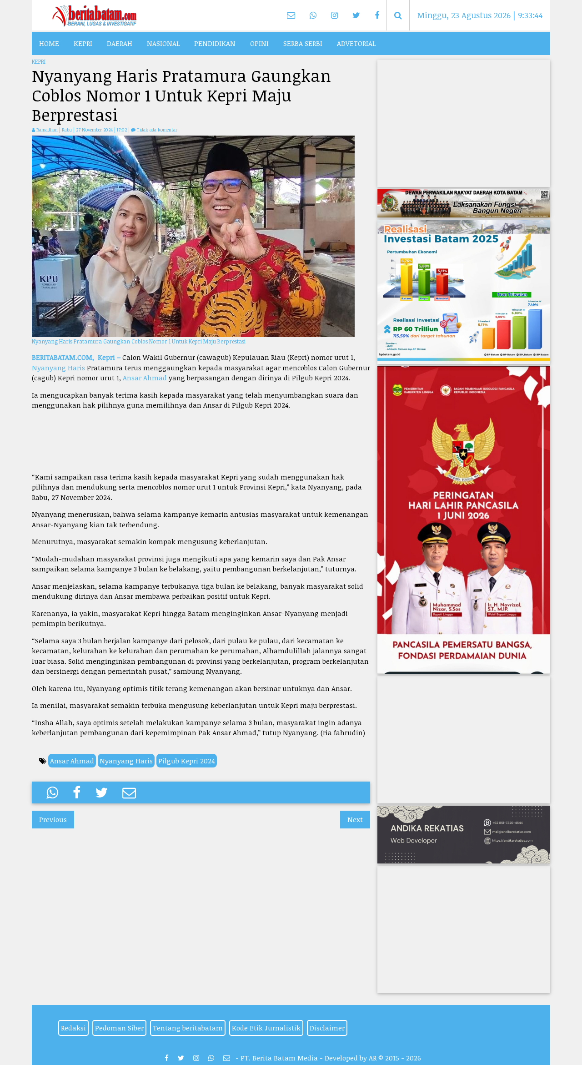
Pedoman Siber (119, 1027)
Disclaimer (327, 1027)
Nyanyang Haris (58, 367)
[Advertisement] (201, 441)
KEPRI (83, 43)
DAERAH (119, 43)
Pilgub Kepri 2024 (186, 760)
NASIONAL (163, 43)
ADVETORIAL (356, 43)
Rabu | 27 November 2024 (88, 129)
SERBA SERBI (302, 43)
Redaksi (73, 1027)
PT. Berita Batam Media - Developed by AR (308, 1057)
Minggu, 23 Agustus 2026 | (480, 15)
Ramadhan (47, 129)
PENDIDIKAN (215, 43)
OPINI (259, 43)
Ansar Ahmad (145, 377)
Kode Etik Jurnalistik (266, 1027)
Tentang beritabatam (188, 1027)
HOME (49, 43)
